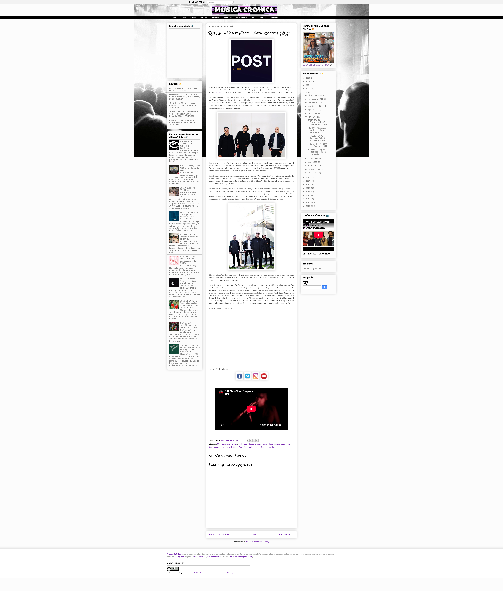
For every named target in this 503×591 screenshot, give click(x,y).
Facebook (198, 556)
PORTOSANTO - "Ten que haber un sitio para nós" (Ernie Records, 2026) (184, 96)
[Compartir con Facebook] (257, 440)
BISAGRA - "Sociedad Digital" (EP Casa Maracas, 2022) (316, 130)
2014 (308, 202)
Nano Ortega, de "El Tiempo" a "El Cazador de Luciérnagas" (189, 144)
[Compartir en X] (254, 440)
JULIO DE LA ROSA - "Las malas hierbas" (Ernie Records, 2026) (183, 104)
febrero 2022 (314, 169)
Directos (215, 18)
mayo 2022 (313, 158)
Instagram (179, 556)
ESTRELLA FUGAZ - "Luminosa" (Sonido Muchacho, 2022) (317, 138)
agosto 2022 (314, 110)
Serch (264, 447)
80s (219, 444)
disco (265, 444)
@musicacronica (214, 556)
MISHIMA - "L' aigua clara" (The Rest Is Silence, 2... (316, 151)
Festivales (227, 18)
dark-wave (243, 444)
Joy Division (232, 447)
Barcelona (226, 444)
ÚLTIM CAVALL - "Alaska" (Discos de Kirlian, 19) (189, 236)
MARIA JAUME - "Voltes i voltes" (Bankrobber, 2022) (317, 122)
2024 (308, 85)
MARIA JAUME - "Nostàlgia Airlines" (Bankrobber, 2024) (189, 325)
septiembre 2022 (316, 106)
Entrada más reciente (219, 534)
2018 (308, 188)
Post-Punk (248, 447)
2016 (308, 195)
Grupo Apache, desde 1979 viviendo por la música (190, 168)
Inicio (173, 18)
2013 (308, 206)
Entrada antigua (286, 534)
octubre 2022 (314, 102)
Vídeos (193, 18)
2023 (308, 89)
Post (241, 447)
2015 (308, 199)
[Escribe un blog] (251, 440)
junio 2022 (313, 117)
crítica (234, 444)
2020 (308, 181)
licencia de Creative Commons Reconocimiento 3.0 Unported (212, 573)
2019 (308, 184)
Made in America (258, 18)
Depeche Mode (255, 444)
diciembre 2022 (315, 95)
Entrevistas (241, 18)
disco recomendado (277, 444)
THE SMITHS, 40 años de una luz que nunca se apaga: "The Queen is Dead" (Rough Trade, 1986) (190, 349)
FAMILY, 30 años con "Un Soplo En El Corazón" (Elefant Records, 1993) (189, 215)
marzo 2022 (313, 166)
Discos (183, 18)
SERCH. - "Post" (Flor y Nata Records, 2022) (317, 145)
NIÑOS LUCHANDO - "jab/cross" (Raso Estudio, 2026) (188, 281)
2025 (308, 81)
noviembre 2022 (315, 99)
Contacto (273, 18)
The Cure (271, 447)
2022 (308, 92)
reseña (257, 447)
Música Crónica (174, 554)
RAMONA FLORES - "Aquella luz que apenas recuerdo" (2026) (183, 121)
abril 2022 (313, 162)
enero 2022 (313, 173)
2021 (308, 177)
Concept (219, 92)
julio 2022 (313, 113)
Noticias (203, 18)
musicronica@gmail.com (241, 556)
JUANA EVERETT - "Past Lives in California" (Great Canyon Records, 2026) (183, 113)
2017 (308, 192)
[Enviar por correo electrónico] (248, 440)
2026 (308, 78)
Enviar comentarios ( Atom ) (257, 542)
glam (224, 447)
